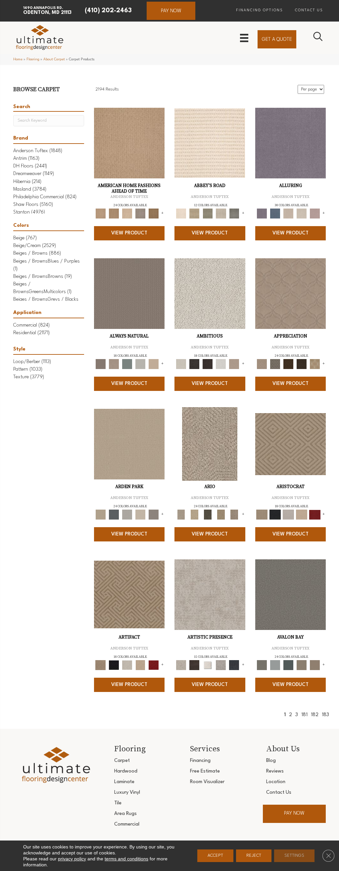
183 (325, 715)
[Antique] (194, 515)
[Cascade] (288, 515)
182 (314, 715)
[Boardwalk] (153, 214)
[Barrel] (129, 293)
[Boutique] (153, 364)
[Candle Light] (207, 665)
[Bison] (288, 364)
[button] (171, 11)
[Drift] (140, 515)
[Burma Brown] (194, 665)
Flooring (32, 59)
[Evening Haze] (153, 515)
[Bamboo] (194, 214)
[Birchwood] (290, 444)
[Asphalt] (290, 594)
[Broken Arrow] (234, 515)
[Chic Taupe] (220, 214)
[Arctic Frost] (275, 364)
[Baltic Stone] (209, 594)
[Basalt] (288, 214)
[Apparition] (207, 515)
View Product (129, 233)
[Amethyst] (290, 143)
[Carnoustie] (314, 364)
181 (304, 715)
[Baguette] (129, 143)
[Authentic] (129, 444)
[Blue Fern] (127, 364)
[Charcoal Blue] (288, 665)
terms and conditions (126, 858)
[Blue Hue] (114, 515)
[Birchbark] (301, 214)
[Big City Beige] (127, 214)
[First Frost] (220, 364)
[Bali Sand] (114, 214)
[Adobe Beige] (209, 444)
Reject (253, 855)
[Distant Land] (314, 665)
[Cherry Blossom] (314, 515)
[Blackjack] (275, 515)
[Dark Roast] (207, 364)
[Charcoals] (194, 364)
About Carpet (54, 59)
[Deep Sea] (234, 665)
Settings (294, 855)
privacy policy (72, 858)
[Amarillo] (290, 293)
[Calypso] (275, 665)
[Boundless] (207, 214)
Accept (215, 855)
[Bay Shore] (220, 515)
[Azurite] (275, 214)
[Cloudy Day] (127, 515)
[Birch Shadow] (140, 214)
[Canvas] (209, 293)
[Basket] (114, 364)
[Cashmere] (301, 515)
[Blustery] (140, 364)
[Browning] (301, 364)
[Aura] (209, 143)
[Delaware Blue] (234, 214)
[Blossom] (314, 214)
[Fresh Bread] (234, 364)
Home (18, 59)
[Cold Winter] (220, 665)
